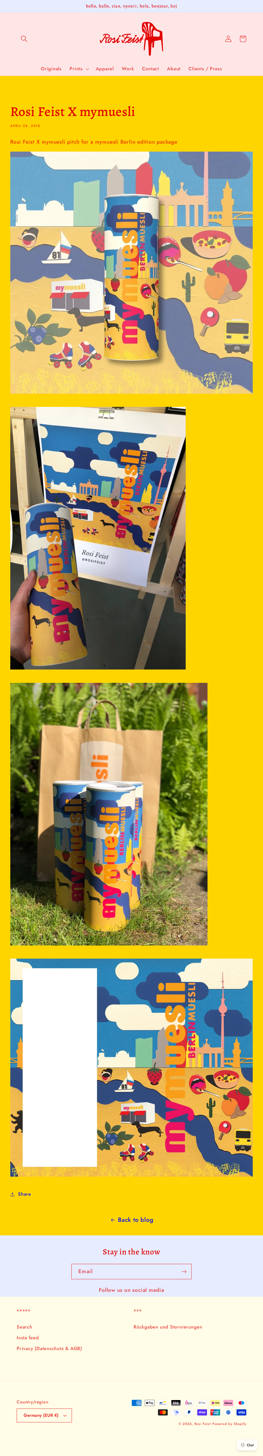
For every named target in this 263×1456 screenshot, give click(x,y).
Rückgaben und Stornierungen (168, 1327)
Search (24, 1327)
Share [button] (24, 1194)
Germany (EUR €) (41, 1415)
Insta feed (28, 1337)
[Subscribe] (184, 1272)
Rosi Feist (202, 1423)
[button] (24, 39)
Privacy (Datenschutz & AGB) (49, 1348)
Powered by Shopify (229, 1423)
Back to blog (135, 1219)
